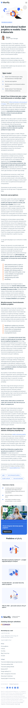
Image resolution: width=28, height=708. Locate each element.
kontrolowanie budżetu (14, 475)
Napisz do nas (7, 531)
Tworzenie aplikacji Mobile (7, 666)
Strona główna (4, 646)
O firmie (3, 648)
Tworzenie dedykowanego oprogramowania (11, 662)
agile (3, 475)
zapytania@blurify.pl (6, 640)
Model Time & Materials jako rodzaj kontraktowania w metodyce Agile (13, 77)
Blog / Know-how (5, 653)
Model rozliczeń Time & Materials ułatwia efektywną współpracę (13, 89)
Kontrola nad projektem (11, 81)
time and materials (18, 478)
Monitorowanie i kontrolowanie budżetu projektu (15, 85)
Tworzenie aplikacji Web (7, 664)
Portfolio (3, 651)
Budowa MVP (4, 669)
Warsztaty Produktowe (7, 676)
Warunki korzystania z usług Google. (13, 704)
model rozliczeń (6, 478)
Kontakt (3, 655)
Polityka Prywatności (13, 684)
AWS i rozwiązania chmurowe (8, 673)
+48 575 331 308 (5, 633)
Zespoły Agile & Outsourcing (8, 678)
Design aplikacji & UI (6, 671)
